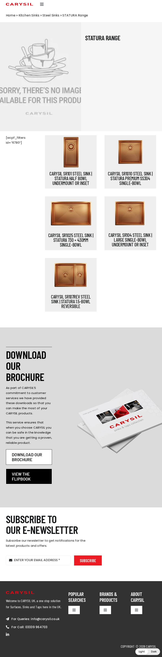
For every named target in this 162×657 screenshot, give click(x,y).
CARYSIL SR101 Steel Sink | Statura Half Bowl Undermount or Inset (70, 178)
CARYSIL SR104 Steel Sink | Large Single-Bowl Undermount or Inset (130, 239)
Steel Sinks (50, 15)
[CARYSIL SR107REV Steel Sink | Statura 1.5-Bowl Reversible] (71, 275)
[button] (147, 651)
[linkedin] (7, 634)
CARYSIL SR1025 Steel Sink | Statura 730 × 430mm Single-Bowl (70, 240)
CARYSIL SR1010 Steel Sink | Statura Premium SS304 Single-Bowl (130, 178)
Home (10, 15)
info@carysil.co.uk (45, 619)
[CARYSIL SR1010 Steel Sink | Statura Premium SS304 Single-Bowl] (130, 152)
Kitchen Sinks (29, 15)
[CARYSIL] (19, 4)
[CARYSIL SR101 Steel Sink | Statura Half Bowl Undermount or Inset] (71, 152)
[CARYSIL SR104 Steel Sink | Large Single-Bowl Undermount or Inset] (130, 213)
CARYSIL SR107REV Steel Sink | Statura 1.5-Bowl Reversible (70, 301)
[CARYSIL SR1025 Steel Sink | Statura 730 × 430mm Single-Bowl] (71, 213)
